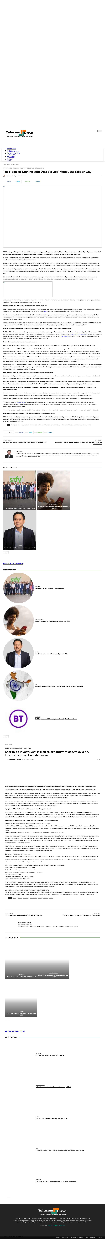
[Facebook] (17, 459)
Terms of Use (82, 1237)
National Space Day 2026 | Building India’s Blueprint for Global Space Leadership (59, 686)
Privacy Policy (74, 1237)
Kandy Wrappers (64, 336)
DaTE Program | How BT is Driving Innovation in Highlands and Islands (56, 719)
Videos (9, 160)
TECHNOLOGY (11, 149)
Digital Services (38, 168)
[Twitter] (25, 459)
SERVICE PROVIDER (13, 153)
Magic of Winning (39, 424)
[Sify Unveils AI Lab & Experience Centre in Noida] (19, 490)
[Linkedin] (22, 459)
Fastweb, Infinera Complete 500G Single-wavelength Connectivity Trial (25, 442)
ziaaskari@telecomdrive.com (56, 1225)
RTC (63, 424)
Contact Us (99, 1237)
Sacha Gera (67, 424)
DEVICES (9, 150)
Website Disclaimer (90, 1237)
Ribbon (45, 424)
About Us (58, 1237)
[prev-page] (4, 552)
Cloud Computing (27, 168)
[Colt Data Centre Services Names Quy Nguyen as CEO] (19, 530)
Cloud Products (25, 424)
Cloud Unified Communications (78, 334)
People (20, 545)
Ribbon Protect (21, 402)
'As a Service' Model (15, 424)
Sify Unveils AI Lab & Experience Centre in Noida (20, 508)
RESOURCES (11, 157)
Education (9, 159)
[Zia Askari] (4, 176)
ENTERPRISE (11, 154)
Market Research (53, 504)
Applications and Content (13, 164)
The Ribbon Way (87, 424)
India (36, 684)
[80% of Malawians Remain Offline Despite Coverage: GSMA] (53, 490)
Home (4, 164)
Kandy (45, 311)
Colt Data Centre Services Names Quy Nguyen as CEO (20, 548)
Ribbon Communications (54, 424)
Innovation (20, 506)
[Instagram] (20, 459)
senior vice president (77, 424)
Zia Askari (10, 175)
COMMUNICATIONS (13, 152)
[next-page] (7, 552)
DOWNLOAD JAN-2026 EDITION (13, 564)
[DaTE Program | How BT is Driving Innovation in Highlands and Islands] (18, 718)
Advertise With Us (66, 1237)
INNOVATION (11, 156)
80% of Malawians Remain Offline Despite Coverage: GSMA (54, 507)
